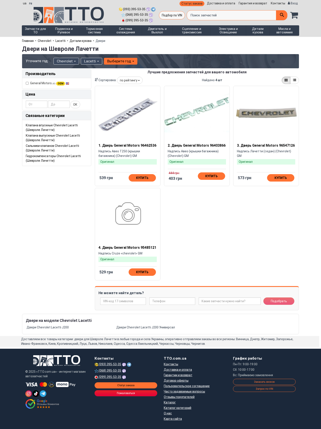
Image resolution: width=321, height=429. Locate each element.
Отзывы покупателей (179, 397)
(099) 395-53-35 (136, 20)
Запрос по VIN (264, 388)
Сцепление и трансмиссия (192, 30)
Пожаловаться (126, 393)
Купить (142, 178)
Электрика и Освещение (228, 30)
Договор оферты (176, 380)
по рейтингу (129, 80)
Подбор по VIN (172, 15)
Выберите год (119, 61)
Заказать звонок (264, 381)
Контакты (278, 3)
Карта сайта (173, 418)
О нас (168, 413)
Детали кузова (258, 30)
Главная (28, 41)
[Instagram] (28, 393)
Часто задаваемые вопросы (184, 391)
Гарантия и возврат (253, 3)
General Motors (47, 83)
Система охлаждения (125, 30)
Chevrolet (44, 41)
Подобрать (279, 301)
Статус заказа (191, 3)
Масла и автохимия (284, 30)
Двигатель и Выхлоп (157, 30)
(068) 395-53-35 (136, 14)
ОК (75, 104)
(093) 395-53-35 (133, 9)
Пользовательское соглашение (187, 386)
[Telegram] (43, 393)
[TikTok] (36, 393)
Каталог (170, 402)
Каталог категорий (177, 408)
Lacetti (60, 41)
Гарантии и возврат (178, 375)
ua (24, 3)
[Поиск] (281, 15)
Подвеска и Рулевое (64, 30)
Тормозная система (94, 30)
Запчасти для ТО (35, 30)
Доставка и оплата (221, 3)
